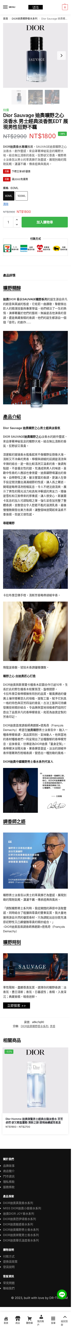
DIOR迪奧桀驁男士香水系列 (21, 1235)
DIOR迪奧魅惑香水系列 (18, 1224)
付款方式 (9, 1256)
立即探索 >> (16, 1005)
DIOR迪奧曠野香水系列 (24, 18)
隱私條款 (9, 1181)
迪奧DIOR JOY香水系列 (18, 1213)
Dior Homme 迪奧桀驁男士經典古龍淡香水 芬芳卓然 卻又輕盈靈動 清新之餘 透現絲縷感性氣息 (34, 1120)
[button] (64, 7)
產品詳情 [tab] (9, 275)
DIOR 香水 (15, 299)
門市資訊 (9, 1176)
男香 (52, 1026)
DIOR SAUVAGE (13, 436)
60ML (8, 195)
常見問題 (9, 1283)
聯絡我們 (9, 1288)
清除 (5, 203)
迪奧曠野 (33, 730)
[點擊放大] (35, 55)
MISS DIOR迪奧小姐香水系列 (22, 1208)
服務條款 (9, 1187)
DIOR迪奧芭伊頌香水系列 (19, 1219)
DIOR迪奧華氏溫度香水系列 (21, 1240)
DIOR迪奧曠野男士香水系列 (21, 1229)
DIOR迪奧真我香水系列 (18, 1203)
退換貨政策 (10, 1261)
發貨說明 (9, 1267)
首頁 (5, 18)
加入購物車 (45, 222)
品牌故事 (9, 1165)
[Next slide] (61, 55)
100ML (21, 195)
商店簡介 (9, 1171)
